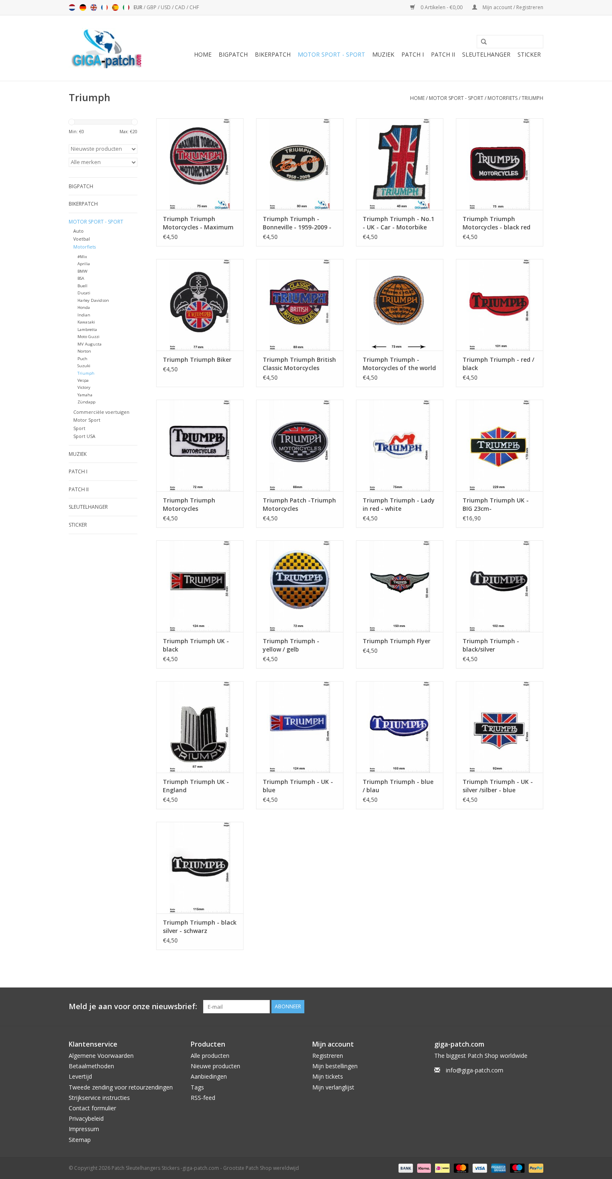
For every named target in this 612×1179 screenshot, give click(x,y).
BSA (80, 278)
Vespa (83, 380)
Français (104, 7)
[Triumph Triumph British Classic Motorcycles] (299, 305)
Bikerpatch (273, 54)
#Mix (82, 256)
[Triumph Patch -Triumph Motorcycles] (299, 445)
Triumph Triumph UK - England (196, 786)
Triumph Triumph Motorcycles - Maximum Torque (198, 223)
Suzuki (83, 365)
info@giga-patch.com (474, 1070)
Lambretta (87, 329)
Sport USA (84, 436)
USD (166, 7)
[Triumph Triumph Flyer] (399, 586)
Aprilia (83, 263)
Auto (78, 231)
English (93, 7)
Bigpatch (233, 54)
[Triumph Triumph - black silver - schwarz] (200, 867)
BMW (82, 271)
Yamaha (84, 395)
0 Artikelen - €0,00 (441, 7)
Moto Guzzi (88, 336)
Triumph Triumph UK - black (196, 645)
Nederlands (72, 7)
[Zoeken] (481, 42)
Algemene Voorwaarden (101, 1056)
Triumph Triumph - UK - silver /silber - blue (498, 786)
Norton (84, 351)
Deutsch (83, 7)
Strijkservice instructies (99, 1098)
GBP (152, 7)
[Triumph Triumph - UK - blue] (299, 727)
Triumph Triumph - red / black (498, 364)
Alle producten (210, 1056)
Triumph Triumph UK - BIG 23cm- (496, 504)
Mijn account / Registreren (512, 7)
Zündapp (86, 402)
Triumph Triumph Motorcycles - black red (496, 223)
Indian (83, 315)
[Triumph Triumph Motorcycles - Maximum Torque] (200, 164)
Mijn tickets (327, 1076)
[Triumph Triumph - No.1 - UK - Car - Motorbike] (399, 164)
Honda (83, 307)
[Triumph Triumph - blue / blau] (399, 727)
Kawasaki (86, 322)
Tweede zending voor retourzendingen (121, 1087)
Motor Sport (86, 420)
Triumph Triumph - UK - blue (298, 786)
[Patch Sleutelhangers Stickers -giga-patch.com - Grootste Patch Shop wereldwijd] (106, 48)
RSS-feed (203, 1098)
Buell (82, 286)
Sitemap (80, 1140)
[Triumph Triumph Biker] (200, 305)
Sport (79, 428)
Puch (82, 358)
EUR (139, 7)
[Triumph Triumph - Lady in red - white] (399, 445)
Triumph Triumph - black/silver (491, 645)
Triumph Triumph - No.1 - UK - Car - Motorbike (398, 223)
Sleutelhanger (486, 54)
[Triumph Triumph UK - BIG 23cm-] (499, 445)
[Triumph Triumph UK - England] (200, 727)
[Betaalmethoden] (405, 1167)
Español (115, 7)
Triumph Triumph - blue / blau (398, 786)
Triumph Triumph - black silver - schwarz (199, 926)
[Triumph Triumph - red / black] (499, 305)
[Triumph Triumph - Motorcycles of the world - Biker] (399, 305)
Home (202, 54)
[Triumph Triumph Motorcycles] (200, 445)
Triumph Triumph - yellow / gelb (291, 645)
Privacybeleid (86, 1118)
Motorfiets (502, 98)
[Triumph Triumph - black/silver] (499, 586)
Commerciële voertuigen (101, 412)
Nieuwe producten (215, 1066)
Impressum (84, 1129)
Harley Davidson (93, 300)
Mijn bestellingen (335, 1066)
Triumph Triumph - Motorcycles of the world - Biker (399, 364)
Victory (83, 387)
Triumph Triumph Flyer (396, 641)
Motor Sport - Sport (331, 54)
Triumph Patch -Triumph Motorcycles (299, 504)
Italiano (126, 7)
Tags (197, 1087)
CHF (194, 7)
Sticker (529, 54)
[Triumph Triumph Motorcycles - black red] (499, 164)
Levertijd (80, 1076)
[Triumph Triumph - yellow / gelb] (299, 586)
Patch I (412, 54)
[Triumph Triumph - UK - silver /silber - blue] (499, 727)
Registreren (327, 1056)
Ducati (83, 293)
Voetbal (81, 239)
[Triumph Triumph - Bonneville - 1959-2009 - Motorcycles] (299, 164)
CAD (181, 7)
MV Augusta (89, 344)
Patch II (443, 54)
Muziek (383, 54)
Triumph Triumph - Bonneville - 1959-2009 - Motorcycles (297, 223)
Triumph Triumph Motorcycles (189, 504)
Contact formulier (92, 1108)
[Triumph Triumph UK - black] (200, 586)
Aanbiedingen (209, 1076)
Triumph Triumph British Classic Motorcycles (299, 364)
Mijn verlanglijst (333, 1087)
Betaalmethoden (91, 1066)
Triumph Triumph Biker (197, 359)
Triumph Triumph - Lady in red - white (399, 504)
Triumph (532, 98)
